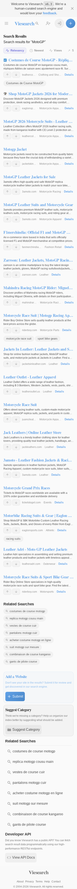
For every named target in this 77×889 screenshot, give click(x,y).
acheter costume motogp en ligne (30, 640)
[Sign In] (59, 23)
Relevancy (17, 50)
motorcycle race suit (18, 338)
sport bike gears (48, 338)
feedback (49, 13)
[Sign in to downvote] (16, 75)
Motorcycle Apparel (50, 108)
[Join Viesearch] (48, 23)
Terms (39, 881)
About (20, 881)
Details (69, 74)
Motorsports (47, 591)
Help (47, 881)
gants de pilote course (23, 661)
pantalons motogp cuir (23, 632)
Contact (56, 881)
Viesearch (24, 23)
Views (58, 50)
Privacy (29, 881)
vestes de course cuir (23, 625)
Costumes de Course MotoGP (24, 83)
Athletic (50, 530)
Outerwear (49, 563)
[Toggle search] (37, 23)
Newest (39, 50)
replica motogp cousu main (26, 618)
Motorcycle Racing (50, 191)
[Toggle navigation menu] (6, 23)
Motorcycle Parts (49, 330)
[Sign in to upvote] (7, 75)
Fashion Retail (53, 247)
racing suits (13, 538)
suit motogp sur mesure (24, 647)
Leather (44, 274)
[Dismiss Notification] (72, 8)
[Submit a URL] (70, 23)
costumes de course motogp (27, 611)
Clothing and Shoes (50, 74)
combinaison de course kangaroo (30, 654)
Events (48, 502)
